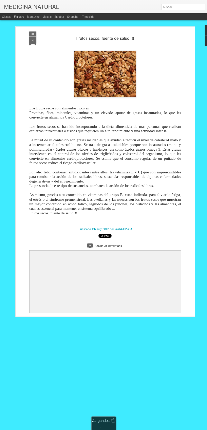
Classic (6, 17)
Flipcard (19, 17)
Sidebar (59, 17)
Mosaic (47, 17)
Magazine (33, 17)
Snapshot (73, 17)
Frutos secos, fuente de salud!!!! (105, 38)
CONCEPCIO (123, 229)
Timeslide (88, 17)
